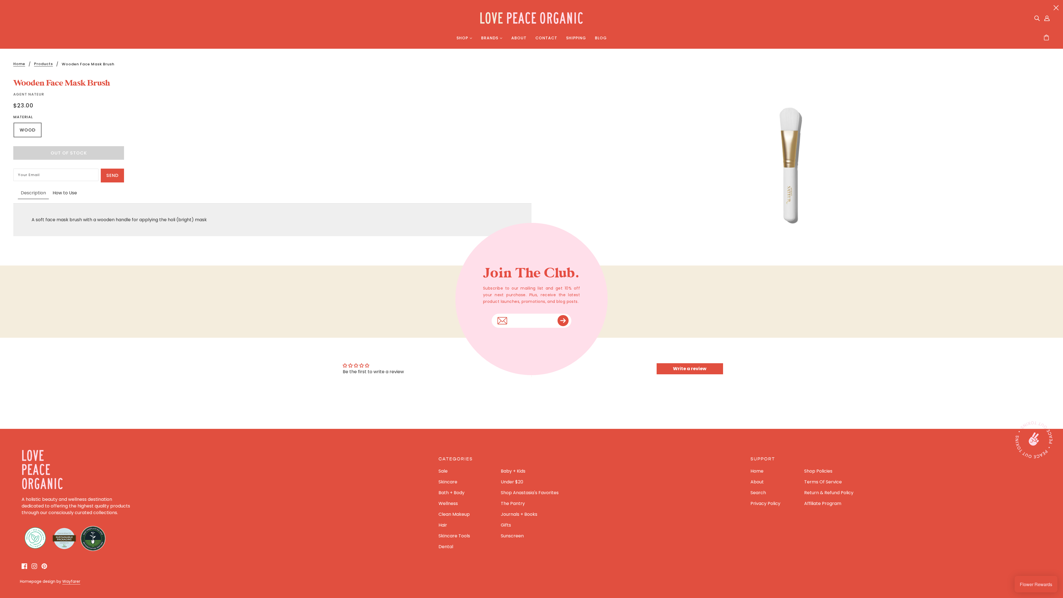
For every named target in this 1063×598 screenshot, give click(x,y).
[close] (1056, 7)
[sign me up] (563, 320)
